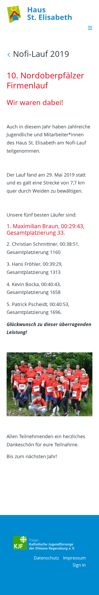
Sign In (79, 565)
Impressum (74, 558)
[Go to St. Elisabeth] (45, 14)
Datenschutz (46, 558)
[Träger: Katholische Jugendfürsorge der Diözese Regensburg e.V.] (44, 543)
